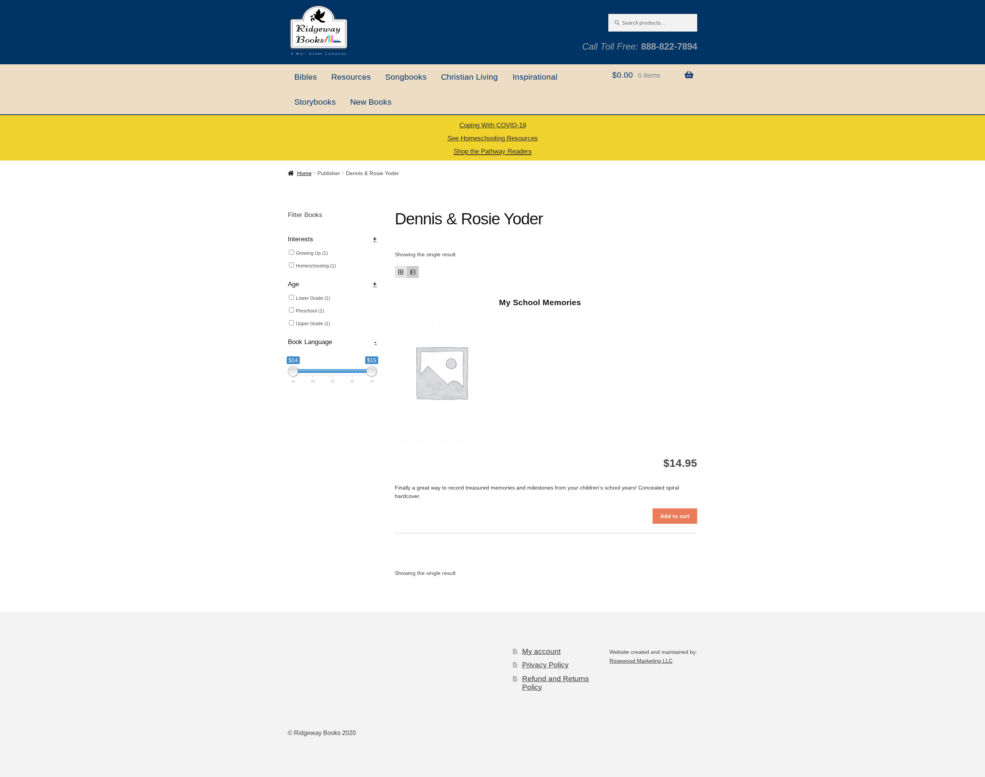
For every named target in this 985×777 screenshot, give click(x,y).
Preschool (310, 311)
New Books (371, 101)
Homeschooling (316, 266)
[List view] (413, 272)
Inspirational (535, 76)
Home (304, 173)
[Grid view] (401, 272)
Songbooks (406, 76)
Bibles (305, 76)
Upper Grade (313, 323)
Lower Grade (313, 298)
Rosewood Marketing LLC (641, 661)
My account (541, 651)
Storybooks (315, 101)
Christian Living (469, 76)
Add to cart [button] (675, 516)
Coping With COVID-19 (492, 125)
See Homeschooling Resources (492, 138)
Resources (351, 76)
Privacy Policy (545, 665)
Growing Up (312, 253)
